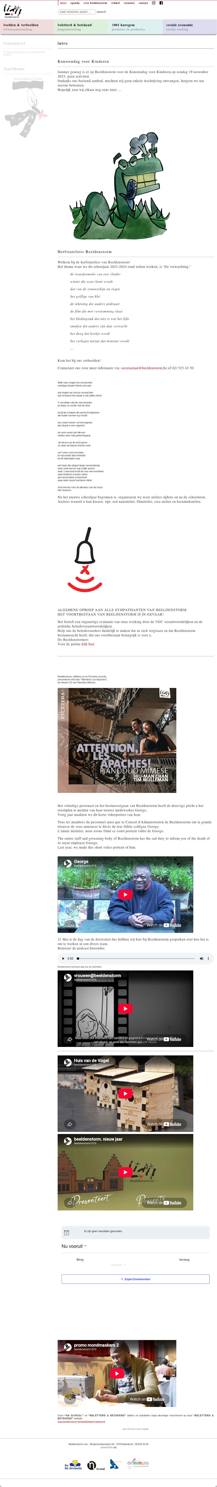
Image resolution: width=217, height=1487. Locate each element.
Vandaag (185, 1259)
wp (114, 1447)
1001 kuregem (128, 26)
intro (63, 3)
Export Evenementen (137, 1279)
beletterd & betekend (75, 26)
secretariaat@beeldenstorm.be (144, 368)
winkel (115, 3)
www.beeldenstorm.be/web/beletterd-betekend (81, 1422)
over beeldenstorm (95, 3)
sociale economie (179, 26)
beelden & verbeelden (21, 26)
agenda (75, 3)
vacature (129, 3)
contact (143, 3)
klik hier (88, 644)
